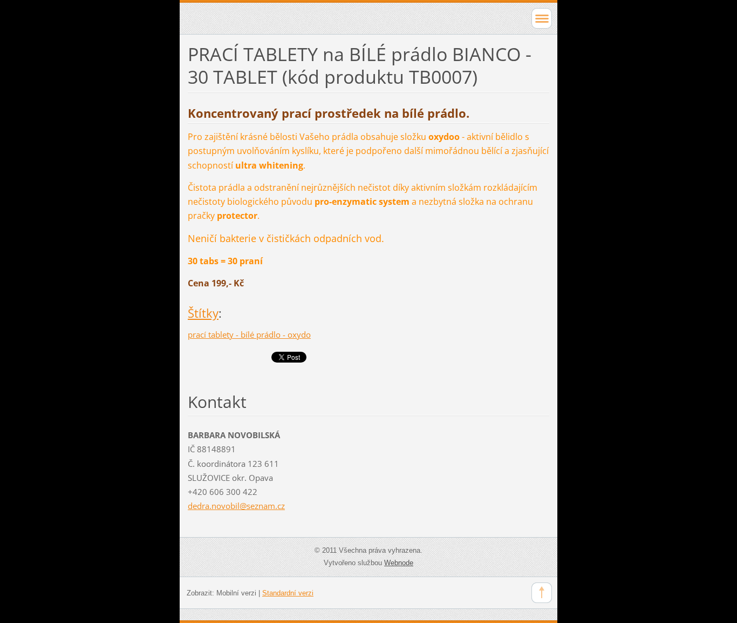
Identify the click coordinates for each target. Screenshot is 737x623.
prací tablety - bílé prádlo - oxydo (249, 334)
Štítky (203, 313)
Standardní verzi (287, 593)
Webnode (398, 563)
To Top (541, 592)
